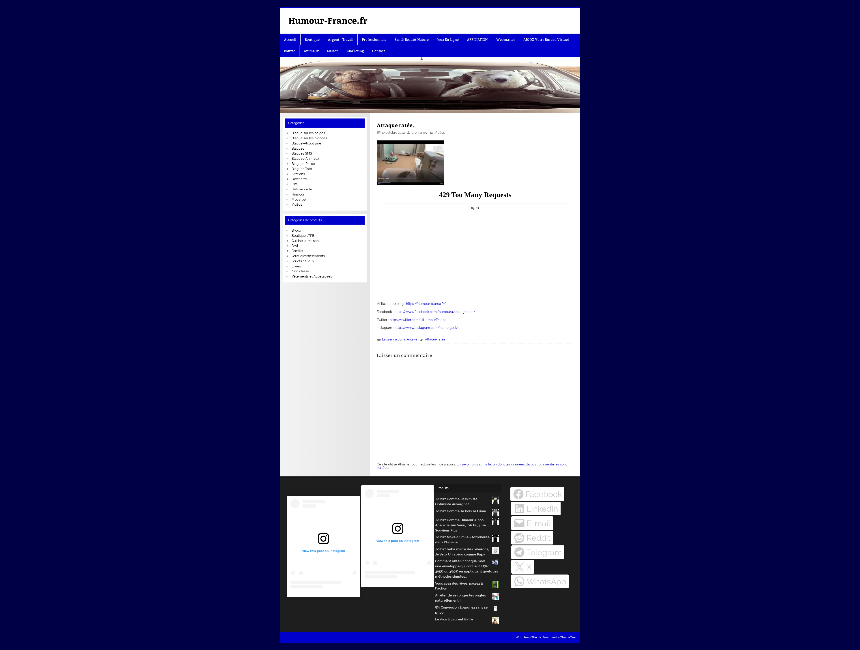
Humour (298, 194)
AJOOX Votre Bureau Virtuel (546, 39)
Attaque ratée (435, 339)
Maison (333, 51)
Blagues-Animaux (305, 159)
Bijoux (296, 230)
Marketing (355, 51)
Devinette (299, 179)
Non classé (300, 271)
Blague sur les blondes (309, 138)
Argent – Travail (340, 39)
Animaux (311, 51)
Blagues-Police (303, 164)
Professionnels (374, 39)
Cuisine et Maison (305, 241)
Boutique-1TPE (303, 236)
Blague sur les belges (308, 133)
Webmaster (505, 39)
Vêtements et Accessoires (312, 276)
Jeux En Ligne (448, 39)
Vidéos (440, 132)
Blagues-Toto (302, 169)
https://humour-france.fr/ (426, 304)
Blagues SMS (302, 153)
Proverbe (299, 200)
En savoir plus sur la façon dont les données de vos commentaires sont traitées (472, 466)
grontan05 (419, 132)
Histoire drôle (302, 189)
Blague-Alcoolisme (306, 143)
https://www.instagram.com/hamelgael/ (426, 328)
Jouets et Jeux (303, 261)
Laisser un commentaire (399, 339)
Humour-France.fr (328, 20)
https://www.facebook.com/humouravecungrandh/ (434, 312)
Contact (378, 51)
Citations (298, 174)
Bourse (289, 51)
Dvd (295, 246)
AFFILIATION (477, 39)
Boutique (312, 39)
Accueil (290, 39)
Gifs (294, 184)
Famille (297, 251)
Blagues (298, 148)
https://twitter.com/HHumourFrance (418, 320)
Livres (296, 266)
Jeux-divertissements (308, 256)
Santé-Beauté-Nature (411, 39)
